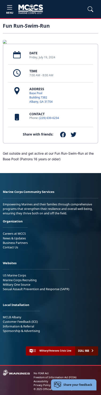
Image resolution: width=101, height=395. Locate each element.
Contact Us (10, 247)
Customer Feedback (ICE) (20, 321)
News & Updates (14, 238)
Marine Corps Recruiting (20, 280)
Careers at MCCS (14, 233)
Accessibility (41, 381)
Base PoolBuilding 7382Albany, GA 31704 (41, 97)
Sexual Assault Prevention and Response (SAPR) (36, 289)
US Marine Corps (14, 275)
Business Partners (15, 243)
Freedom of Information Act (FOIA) (55, 377)
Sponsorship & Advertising (21, 331)
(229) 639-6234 (49, 118)
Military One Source (16, 284)
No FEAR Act (41, 373)
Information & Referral (18, 326)
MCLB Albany (12, 317)
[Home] (30, 9)
